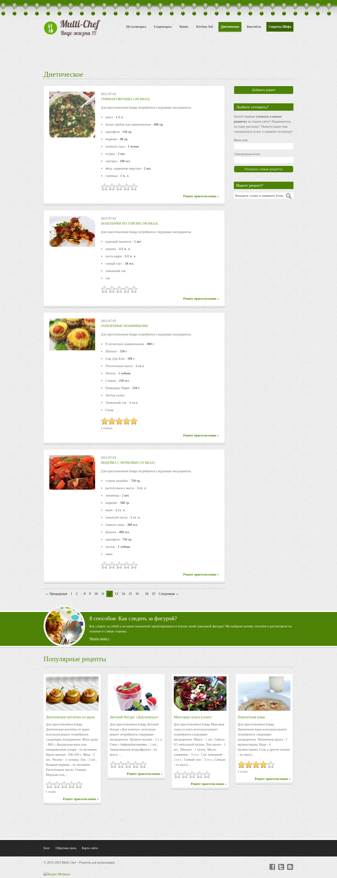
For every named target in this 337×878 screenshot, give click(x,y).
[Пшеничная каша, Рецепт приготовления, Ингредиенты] (264, 693)
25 (153, 593)
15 (130, 593)
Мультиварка (136, 26)
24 (146, 593)
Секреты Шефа (280, 26)
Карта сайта (90, 848)
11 (102, 593)
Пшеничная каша (251, 717)
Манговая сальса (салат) (192, 717)
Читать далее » (99, 638)
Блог (47, 848)
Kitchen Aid (204, 26)
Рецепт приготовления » (201, 196)
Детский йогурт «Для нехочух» (134, 717)
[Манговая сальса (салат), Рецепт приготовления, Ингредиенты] (200, 693)
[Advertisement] (168, 52)
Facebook (272, 867)
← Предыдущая (56, 593)
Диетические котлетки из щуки (70, 717)
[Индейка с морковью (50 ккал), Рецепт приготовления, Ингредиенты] (72, 472)
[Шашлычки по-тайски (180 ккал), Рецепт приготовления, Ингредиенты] (72, 231)
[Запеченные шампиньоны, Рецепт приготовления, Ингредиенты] (72, 334)
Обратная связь (65, 848)
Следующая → (169, 593)
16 (137, 593)
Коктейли (254, 26)
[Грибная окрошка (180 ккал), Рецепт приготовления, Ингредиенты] (72, 114)
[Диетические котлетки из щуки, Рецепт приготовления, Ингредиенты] (72, 693)
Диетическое (230, 26)
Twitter (281, 867)
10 (96, 593)
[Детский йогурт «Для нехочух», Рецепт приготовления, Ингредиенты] (136, 693)
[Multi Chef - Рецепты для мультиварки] (72, 28)
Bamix (184, 26)
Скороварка (163, 26)
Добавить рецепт (263, 90)
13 (116, 593)
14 (123, 593)
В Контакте (290, 867)
